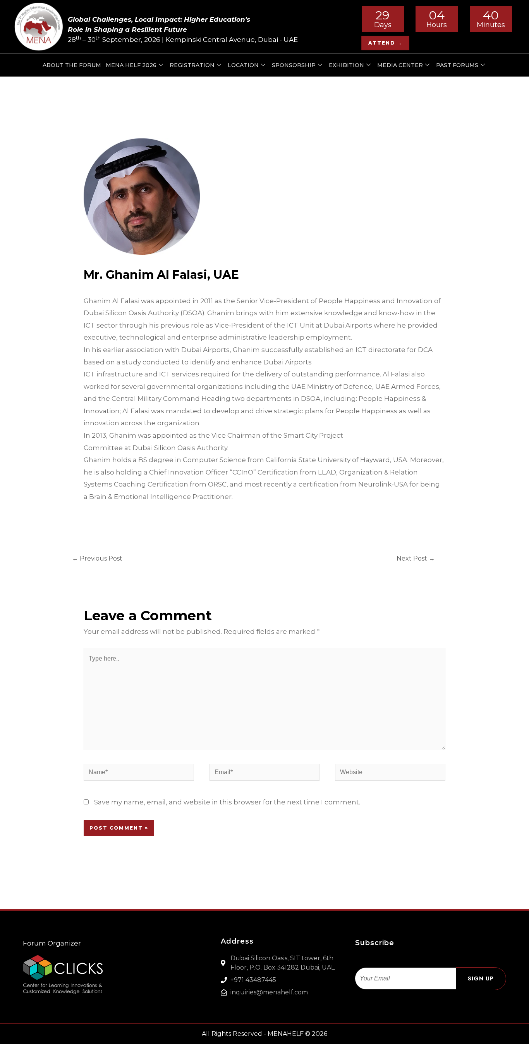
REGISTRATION (192, 65)
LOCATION (243, 65)
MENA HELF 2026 (131, 65)
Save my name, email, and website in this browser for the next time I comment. (227, 802)
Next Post (416, 558)
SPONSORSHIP (294, 65)
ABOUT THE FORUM (72, 65)
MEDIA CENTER (400, 65)
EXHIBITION (346, 65)
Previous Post (97, 558)
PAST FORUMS (457, 65)
